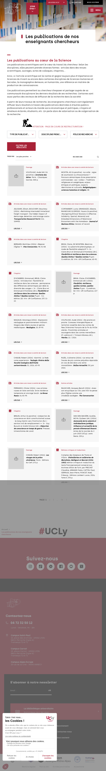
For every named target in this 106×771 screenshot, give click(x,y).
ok (49, 690)
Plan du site (44, 767)
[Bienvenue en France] (78, 761)
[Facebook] (61, 566)
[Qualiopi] (90, 761)
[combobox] (21, 134)
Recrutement (62, 726)
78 (62, 500)
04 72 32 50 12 (21, 623)
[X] (81, 566)
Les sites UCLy (53, 2)
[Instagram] (30, 566)
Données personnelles (61, 767)
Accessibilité (79, 767)
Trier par (10, 156)
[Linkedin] (51, 566)
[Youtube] (71, 566)
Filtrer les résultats (21, 146)
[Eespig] (31, 761)
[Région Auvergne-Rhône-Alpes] (54, 761)
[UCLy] (13, 8)
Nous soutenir (93, 2)
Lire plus (17, 228)
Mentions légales (28, 767)
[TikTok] (40, 566)
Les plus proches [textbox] (22, 156)
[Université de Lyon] (17, 761)
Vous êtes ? (32, 7)
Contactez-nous (64, 732)
